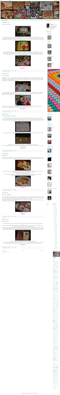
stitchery (55, 383)
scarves (57, 379)
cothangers (54, 362)
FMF (56, 287)
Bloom (48, 182)
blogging (54, 351)
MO (53, 307)
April (55, 228)
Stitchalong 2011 (55, 339)
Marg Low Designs (50, 114)
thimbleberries (54, 385)
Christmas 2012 (56, 279)
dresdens (55, 365)
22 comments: (12, 110)
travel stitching (55, 386)
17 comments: (12, 189)
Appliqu (54, 269)
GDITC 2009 (55, 290)
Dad (56, 284)
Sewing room (55, 332)
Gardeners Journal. (55, 293)
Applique (54, 270)
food (57, 368)
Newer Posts (4, 250)
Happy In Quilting (50, 156)
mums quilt (54, 375)
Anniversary (54, 268)
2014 (55, 207)
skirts (54, 381)
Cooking (54, 281)
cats (56, 355)
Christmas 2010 (55, 277)
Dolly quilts (55, 286)
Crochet (57, 281)
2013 (55, 209)
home (53, 373)
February (56, 230)
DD (53, 284)
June (55, 225)
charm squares (55, 357)
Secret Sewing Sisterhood (51, 139)
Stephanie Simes (55, 338)
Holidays (54, 299)
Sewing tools (54, 333)
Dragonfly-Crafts (50, 148)
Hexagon (54, 297)
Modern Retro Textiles (55, 312)
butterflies (54, 355)
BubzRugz (49, 43)
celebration (54, 356)
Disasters (57, 285)
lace (54, 374)
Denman (54, 285)
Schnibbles (54, 331)
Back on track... (5, 221)
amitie (56, 345)
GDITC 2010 (55, 291)
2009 (55, 248)
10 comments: (12, 70)
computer (54, 361)
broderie (49, 122)
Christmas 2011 (56, 278)
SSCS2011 (54, 330)
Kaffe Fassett (55, 303)
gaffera (31, 393)
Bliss (56, 271)
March (56, 229)
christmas (55, 358)
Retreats (56, 327)
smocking (57, 382)
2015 (55, 206)
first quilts (54, 368)
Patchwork (55, 320)
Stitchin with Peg (50, 169)
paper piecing (55, 376)
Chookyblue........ (50, 35)
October (56, 218)
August (56, 222)
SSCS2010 (54, 329)
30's (4, 111)
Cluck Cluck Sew (50, 154)
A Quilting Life (50, 33)
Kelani (53, 304)
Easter (54, 287)
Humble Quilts (50, 50)
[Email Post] (15, 70)
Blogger (37, 393)
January (56, 246)
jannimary (49, 41)
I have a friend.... (6, 75)
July (55, 224)
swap (53, 384)
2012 (55, 210)
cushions (54, 364)
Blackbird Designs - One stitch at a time (52, 189)
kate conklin (56, 373)
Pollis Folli (54, 323)
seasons (55, 380)
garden (54, 371)
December (56, 214)
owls (57, 375)
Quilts (57, 326)
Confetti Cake (55, 280)
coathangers (55, 360)
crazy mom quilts (50, 163)
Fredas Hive (54, 289)
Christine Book (55, 276)
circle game (56, 359)
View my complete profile (50, 29)
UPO (53, 345)
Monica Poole (55, 313)
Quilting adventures (50, 56)
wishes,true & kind (25, 242)
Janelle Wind (55, 301)
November (56, 216)
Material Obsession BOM (9, 151)
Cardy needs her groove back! (8, 116)
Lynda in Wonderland (51, 62)
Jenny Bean (54, 302)
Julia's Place (49, 195)
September (56, 220)
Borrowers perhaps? (6, 194)
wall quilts (54, 387)
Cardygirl (52, 24)
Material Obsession (50, 146)
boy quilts (54, 353)
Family (6, 111)
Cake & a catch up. (6, 24)
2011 (55, 211)
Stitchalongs (54, 340)
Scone (57, 331)
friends (6, 71)
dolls (57, 364)
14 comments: (12, 150)
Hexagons (54, 298)
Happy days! (5, 155)
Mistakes (55, 311)
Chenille (54, 274)
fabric (5, 190)
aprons (54, 346)
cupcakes (54, 363)
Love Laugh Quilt (50, 116)
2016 (55, 205)
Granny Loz (49, 133)
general (57, 371)
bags (5, 71)
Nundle (8, 71)
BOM (5, 217)
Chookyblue (8, 77)
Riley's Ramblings (50, 124)
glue (56, 372)
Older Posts (42, 250)
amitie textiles (50, 175)
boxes (56, 352)
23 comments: (12, 216)
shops (57, 380)
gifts (54, 372)
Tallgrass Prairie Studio (51, 127)
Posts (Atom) (7, 251)
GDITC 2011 (55, 292)
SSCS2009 (54, 328)
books (54, 352)
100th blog (54, 261)
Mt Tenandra (54, 314)
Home (23, 250)
